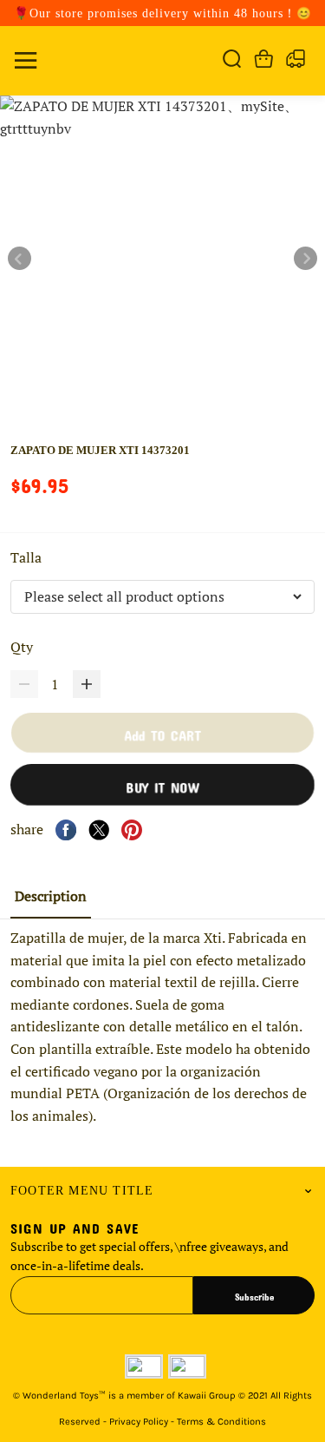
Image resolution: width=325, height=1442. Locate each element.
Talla (27, 557)
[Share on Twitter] (98, 830)
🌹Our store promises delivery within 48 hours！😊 (163, 13)
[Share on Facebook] (65, 830)
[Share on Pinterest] (131, 830)
